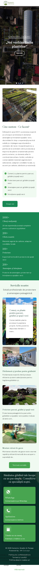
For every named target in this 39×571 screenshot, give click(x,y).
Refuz (18, 565)
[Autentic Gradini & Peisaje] (10, 3)
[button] (16, 83)
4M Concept (25, 551)
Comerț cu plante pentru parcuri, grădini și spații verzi (21, 44)
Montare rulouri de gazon (12, 448)
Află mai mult (19, 569)
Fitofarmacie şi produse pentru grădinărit (19, 371)
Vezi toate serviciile (19, 465)
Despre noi (10, 204)
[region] (19, 45)
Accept (6, 565)
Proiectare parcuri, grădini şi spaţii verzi (18, 409)
